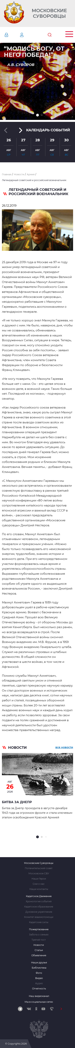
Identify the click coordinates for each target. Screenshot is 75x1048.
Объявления (38, 955)
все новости (64, 747)
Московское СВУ (38, 873)
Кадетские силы (38, 922)
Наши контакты (38, 889)
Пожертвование (38, 929)
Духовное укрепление (38, 912)
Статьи (39, 950)
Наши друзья (39, 962)
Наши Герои (39, 879)
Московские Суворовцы (49, 13)
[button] (37, 115)
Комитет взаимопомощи (38, 917)
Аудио (39, 983)
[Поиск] (49, 35)
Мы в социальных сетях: (39, 1001)
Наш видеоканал (39, 996)
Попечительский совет (38, 868)
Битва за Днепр (17, 802)
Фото (39, 973)
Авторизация (12, 35)
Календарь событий (48, 130)
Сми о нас (39, 884)
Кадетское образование (38, 907)
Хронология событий (39, 901)
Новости (38, 945)
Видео (39, 978)
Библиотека (39, 968)
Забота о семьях (38, 934)
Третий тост (39, 940)
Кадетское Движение (39, 896)
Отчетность (39, 988)
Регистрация (27, 35)
